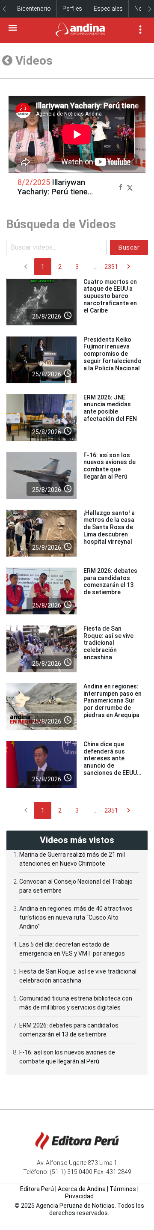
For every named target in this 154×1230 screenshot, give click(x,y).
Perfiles (72, 8)
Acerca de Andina (82, 1188)
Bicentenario (34, 8)
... (94, 266)
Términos (123, 1188)
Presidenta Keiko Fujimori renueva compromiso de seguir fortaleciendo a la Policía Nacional (112, 354)
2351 (111, 266)
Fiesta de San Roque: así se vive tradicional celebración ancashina (108, 643)
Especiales (108, 8)
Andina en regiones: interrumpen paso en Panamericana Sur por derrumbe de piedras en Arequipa (112, 700)
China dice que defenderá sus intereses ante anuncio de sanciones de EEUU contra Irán (110, 762)
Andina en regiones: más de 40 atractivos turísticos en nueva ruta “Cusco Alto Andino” (76, 917)
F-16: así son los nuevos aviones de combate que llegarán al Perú (109, 466)
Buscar (128, 247)
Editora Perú (37, 1188)
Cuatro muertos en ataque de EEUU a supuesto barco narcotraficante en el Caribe (110, 296)
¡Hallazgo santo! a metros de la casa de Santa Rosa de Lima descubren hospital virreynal (109, 527)
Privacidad (79, 1196)
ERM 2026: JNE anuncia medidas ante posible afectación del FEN (110, 408)
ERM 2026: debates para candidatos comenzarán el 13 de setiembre (110, 581)
